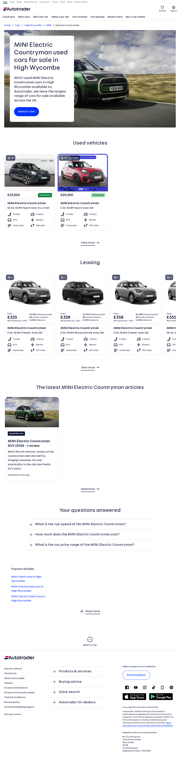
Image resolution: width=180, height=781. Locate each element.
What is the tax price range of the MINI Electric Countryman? (84, 545)
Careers (8, 683)
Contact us (10, 673)
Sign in (174, 11)
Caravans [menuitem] (44, 2)
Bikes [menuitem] (19, 2)
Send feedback (136, 675)
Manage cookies (12, 714)
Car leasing (97, 17)
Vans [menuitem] (12, 2)
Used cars (9, 17)
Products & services (75, 671)
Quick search (69, 692)
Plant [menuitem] (69, 2)
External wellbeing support (19, 707)
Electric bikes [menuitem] (81, 2)
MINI (48, 25)
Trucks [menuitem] (55, 2)
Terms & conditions (14, 697)
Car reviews (79, 17)
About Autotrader (14, 678)
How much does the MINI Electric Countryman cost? (77, 534)
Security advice (13, 669)
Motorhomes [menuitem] (30, 2)
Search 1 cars (26, 111)
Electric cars (115, 17)
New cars (24, 17)
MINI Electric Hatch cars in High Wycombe (28, 598)
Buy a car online (135, 17)
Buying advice (70, 682)
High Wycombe (33, 25)
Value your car (60, 17)
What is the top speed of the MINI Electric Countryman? (80, 524)
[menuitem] (9, 17)
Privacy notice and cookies (19, 693)
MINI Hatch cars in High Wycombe (26, 578)
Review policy (12, 702)
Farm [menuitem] (62, 2)
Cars (17, 25)
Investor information (16, 688)
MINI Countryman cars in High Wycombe (27, 588)
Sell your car (40, 17)
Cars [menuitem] (5, 2)
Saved (162, 11)
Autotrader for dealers (77, 702)
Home (7, 25)
